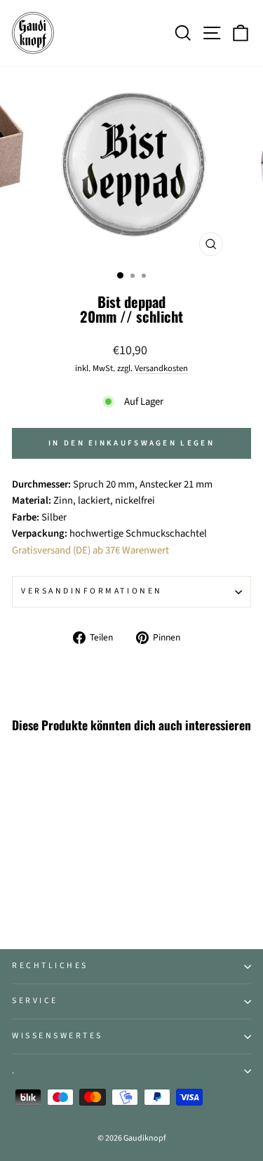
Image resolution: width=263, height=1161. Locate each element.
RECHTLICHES (50, 966)
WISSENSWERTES (57, 1036)
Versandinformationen (92, 591)
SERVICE (35, 1001)
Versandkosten (161, 368)
